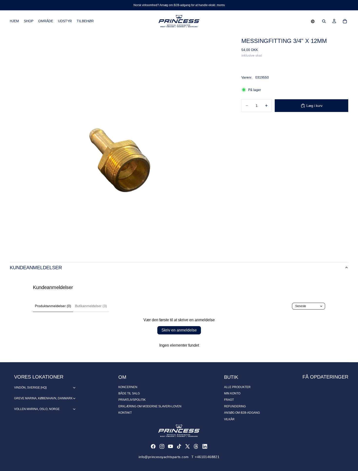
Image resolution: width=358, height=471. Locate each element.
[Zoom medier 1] (120, 142)
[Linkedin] (205, 446)
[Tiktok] (179, 446)
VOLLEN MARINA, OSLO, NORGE (37, 409)
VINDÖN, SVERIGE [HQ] (30, 387)
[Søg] (324, 21)
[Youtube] (170, 446)
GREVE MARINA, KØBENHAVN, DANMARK (43, 398)
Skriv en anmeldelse (179, 330)
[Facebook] (153, 446)
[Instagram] (162, 446)
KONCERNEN (127, 387)
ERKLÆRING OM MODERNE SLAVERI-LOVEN (149, 406)
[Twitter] (187, 446)
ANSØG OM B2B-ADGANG (242, 412)
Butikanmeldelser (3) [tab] (91, 306)
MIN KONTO (232, 393)
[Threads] (196, 446)
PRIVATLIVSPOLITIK (132, 399)
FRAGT (229, 399)
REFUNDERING (235, 406)
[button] (312, 21)
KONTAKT (125, 412)
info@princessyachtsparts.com (164, 457)
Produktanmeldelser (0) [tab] (53, 306)
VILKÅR (229, 419)
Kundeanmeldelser (36, 267)
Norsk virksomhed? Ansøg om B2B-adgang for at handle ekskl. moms (179, 5)
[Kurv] (344, 21)
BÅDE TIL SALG (129, 393)
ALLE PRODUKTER (237, 387)
